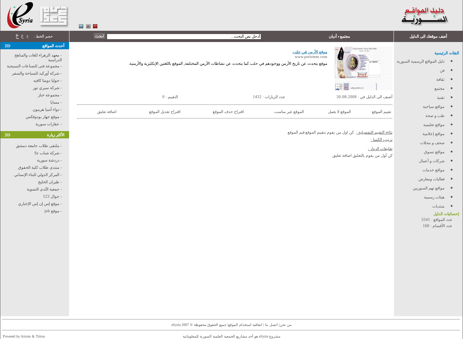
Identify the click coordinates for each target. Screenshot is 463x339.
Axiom (26, 336)
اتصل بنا (271, 325)
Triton (40, 336)
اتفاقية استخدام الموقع (245, 325)
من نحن (286, 325)
